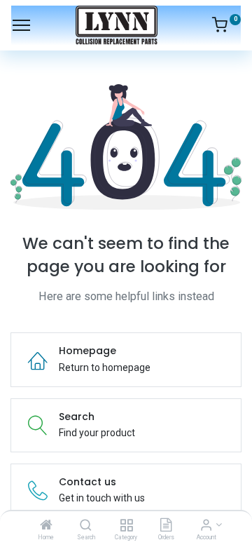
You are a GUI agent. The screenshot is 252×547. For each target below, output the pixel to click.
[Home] (46, 526)
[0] (226, 27)
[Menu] (21, 25)
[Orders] (166, 526)
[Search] (85, 526)
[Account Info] (206, 526)
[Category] (126, 526)
